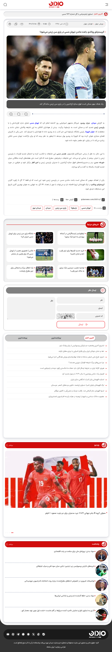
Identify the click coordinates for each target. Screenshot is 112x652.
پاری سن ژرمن (60, 208)
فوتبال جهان (88, 24)
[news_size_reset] (18, 114)
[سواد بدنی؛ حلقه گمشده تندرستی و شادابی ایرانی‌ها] (101, 600)
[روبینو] (23, 634)
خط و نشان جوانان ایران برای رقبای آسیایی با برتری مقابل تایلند (81, 351)
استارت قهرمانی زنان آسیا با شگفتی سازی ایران (87, 379)
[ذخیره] (15, 24)
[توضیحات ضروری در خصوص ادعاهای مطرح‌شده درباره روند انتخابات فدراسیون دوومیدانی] (101, 585)
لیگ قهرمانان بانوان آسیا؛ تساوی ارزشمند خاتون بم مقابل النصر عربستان (77, 385)
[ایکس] (33, 634)
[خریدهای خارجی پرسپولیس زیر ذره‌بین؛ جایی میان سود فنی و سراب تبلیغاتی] (101, 570)
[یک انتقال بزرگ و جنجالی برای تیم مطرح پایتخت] (44, 272)
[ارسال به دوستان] (21, 24)
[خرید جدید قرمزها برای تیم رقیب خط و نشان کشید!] (95, 255)
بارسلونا (74, 208)
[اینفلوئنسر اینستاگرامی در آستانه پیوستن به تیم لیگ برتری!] (95, 237)
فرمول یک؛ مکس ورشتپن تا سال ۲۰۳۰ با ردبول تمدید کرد (83, 373)
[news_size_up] (11, 114)
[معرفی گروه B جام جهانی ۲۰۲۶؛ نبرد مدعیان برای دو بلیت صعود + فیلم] (56, 480)
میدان (48, 208)
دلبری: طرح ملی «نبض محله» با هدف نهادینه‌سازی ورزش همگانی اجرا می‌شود (76, 357)
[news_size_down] (26, 114)
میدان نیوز (37, 208)
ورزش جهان (99, 24)
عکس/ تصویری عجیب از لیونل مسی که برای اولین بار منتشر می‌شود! (21, 254)
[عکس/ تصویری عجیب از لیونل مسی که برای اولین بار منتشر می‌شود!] (44, 255)
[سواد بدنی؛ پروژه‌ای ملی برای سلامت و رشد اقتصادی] (101, 555)
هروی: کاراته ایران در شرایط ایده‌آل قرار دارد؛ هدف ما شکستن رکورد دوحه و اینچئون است (72, 368)
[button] (12, 532)
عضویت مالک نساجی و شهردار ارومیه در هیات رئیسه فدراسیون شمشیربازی (76, 396)
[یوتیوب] (8, 634)
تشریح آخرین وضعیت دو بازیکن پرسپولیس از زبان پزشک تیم (82, 345)
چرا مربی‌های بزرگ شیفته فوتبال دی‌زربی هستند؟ (86, 362)
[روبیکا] (28, 634)
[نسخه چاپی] (9, 24)
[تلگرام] (18, 634)
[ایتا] (38, 634)
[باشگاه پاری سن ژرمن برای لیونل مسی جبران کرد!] (44, 237)
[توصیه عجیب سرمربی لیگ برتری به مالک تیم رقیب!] (95, 272)
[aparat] (13, 634)
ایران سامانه (50, 647)
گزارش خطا (69, 199)
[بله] (44, 634)
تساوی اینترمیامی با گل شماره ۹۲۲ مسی (77, 14)
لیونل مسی (86, 208)
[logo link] (56, 5)
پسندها (56, 199)
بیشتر (10, 445)
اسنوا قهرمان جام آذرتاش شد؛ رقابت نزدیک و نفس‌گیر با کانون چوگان (79, 390)
